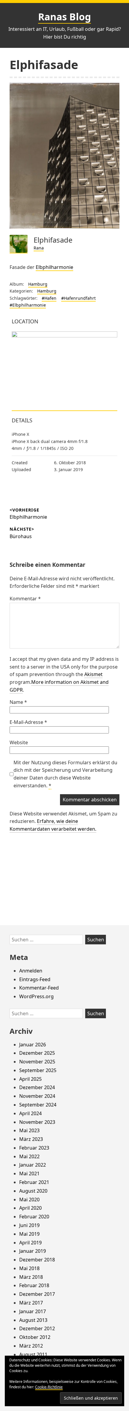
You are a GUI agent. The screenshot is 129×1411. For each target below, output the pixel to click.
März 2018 (31, 1277)
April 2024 (30, 1113)
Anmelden (30, 970)
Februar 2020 (34, 1216)
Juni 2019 (29, 1225)
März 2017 (31, 1302)
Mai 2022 (29, 1156)
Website (19, 742)
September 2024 (37, 1104)
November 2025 (37, 1061)
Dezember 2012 (37, 1328)
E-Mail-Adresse (28, 722)
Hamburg (37, 284)
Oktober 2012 (34, 1337)
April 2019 (30, 1242)
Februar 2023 (34, 1147)
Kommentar (25, 598)
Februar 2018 (34, 1285)
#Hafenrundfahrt (78, 298)
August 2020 (33, 1191)
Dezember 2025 (37, 1053)
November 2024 (37, 1096)
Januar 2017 (32, 1311)
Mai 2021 (29, 1173)
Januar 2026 (32, 1044)
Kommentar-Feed (39, 987)
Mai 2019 (29, 1234)
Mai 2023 (29, 1130)
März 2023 (31, 1139)
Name (18, 702)
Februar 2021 (34, 1182)
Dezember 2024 (37, 1087)
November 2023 (37, 1122)
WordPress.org (36, 996)
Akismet (93, 674)
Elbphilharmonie (54, 267)
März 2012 (31, 1345)
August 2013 (33, 1320)
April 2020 (30, 1208)
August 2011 (33, 1354)
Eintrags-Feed (34, 979)
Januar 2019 (32, 1251)
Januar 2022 (32, 1165)
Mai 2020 (29, 1199)
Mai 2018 (29, 1268)
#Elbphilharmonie (28, 305)
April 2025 (30, 1079)
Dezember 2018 (37, 1259)
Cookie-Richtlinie (49, 1386)
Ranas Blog (64, 16)
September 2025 (37, 1070)
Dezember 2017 (37, 1294)
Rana (39, 248)
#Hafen (49, 298)
